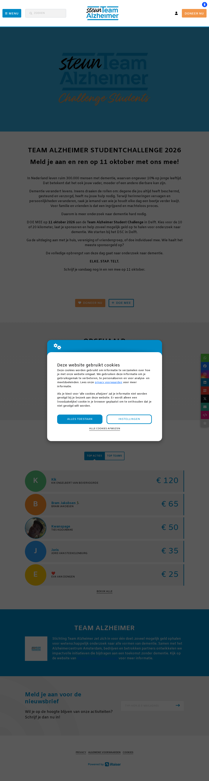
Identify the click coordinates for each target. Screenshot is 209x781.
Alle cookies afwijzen (104, 428)
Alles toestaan (79, 419)
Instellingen (129, 419)
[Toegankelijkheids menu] (204, 4)
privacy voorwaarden (108, 382)
